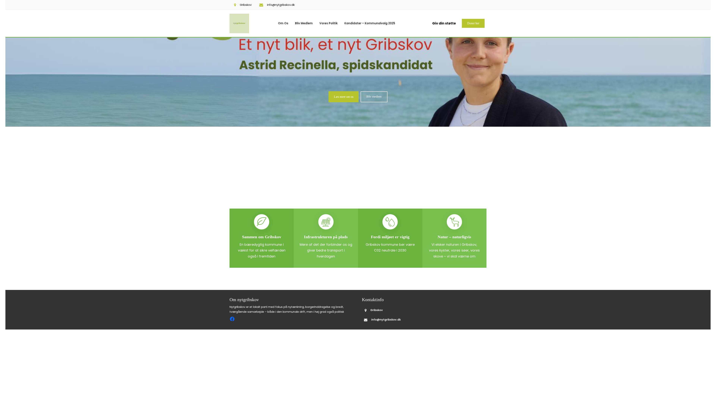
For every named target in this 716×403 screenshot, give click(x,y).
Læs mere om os (343, 96)
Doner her (473, 23)
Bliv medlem (373, 96)
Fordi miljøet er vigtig (390, 237)
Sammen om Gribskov (261, 237)
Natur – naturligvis (454, 237)
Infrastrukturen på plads (326, 237)
